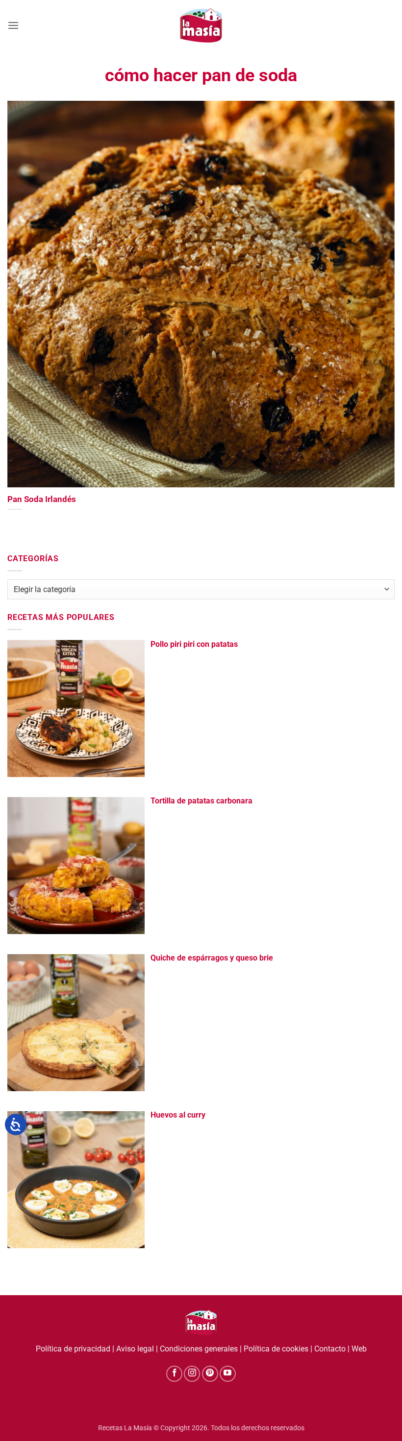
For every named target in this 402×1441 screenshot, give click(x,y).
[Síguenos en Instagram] (192, 1374)
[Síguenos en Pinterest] (210, 1374)
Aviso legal (135, 1348)
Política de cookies (276, 1348)
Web (359, 1348)
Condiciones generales (199, 1348)
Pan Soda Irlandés (41, 499)
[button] (13, 25)
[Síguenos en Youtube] (228, 1374)
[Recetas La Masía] (201, 25)
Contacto (330, 1348)
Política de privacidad (73, 1348)
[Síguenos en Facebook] (174, 1374)
